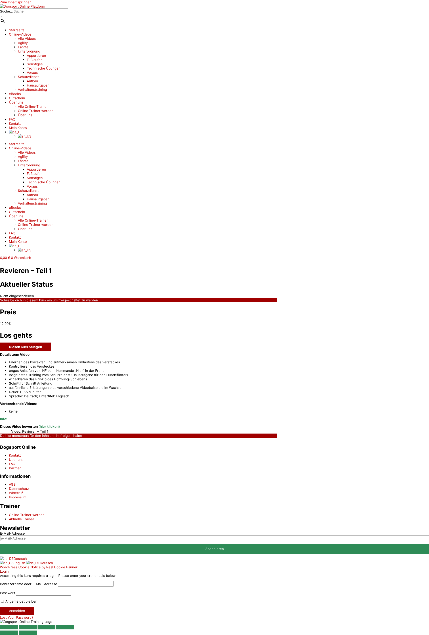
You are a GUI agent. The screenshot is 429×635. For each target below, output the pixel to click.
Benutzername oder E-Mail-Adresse (28, 584)
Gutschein (17, 98)
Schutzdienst (28, 77)
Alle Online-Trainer (33, 106)
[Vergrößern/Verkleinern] (9, 627)
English (20, 563)
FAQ (12, 119)
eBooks (15, 94)
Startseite (17, 30)
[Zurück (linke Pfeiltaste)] (9, 633)
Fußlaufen (34, 60)
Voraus (32, 72)
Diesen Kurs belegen (25, 347)
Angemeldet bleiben (20, 601)
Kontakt (15, 123)
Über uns (16, 102)
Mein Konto (18, 128)
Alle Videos (27, 38)
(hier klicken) (49, 426)
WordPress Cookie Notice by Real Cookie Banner (39, 567)
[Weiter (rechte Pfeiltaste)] (28, 633)
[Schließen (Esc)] (65, 627)
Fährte (23, 47)
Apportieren (36, 55)
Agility (23, 43)
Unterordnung (29, 51)
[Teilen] (46, 627)
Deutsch (20, 559)
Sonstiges (35, 64)
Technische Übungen (44, 68)
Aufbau (32, 81)
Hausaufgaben (38, 85)
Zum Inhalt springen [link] (16, 2)
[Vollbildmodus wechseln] (28, 627)
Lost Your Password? (16, 617)
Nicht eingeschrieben (17, 296)
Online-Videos (20, 34)
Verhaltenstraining (32, 89)
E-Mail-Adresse (12, 533)
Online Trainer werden (35, 111)
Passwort (7, 593)
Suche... (6, 11)
